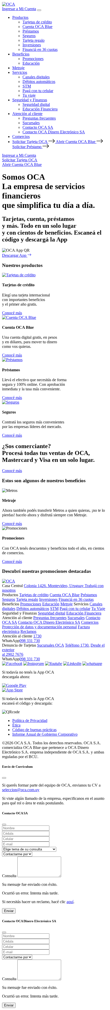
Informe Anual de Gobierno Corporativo (45, 734)
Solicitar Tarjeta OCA (30, 141)
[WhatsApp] (92, 663)
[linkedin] (72, 663)
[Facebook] (12, 663)
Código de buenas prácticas (34, 730)
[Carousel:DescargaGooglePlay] (55, 685)
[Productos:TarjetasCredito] (19, 275)
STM (27, 86)
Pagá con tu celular (38, 91)
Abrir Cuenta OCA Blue (76, 141)
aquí (70, 902)
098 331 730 (29, 640)
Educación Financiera (40, 109)
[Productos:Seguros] (10, 402)
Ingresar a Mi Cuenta (19, 9)
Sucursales (31, 123)
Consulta (9, 876)
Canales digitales (36, 77)
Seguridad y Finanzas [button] (29, 100)
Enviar (9, 911)
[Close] (4, 778)
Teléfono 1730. (77, 645)
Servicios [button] (19, 72)
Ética (16, 725)
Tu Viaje (98, 608)
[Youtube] (53, 663)
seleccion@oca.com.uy (20, 790)
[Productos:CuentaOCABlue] (19, 317)
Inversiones (32, 45)
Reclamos (28, 631)
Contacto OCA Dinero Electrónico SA (54, 132)
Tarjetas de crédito (37, 22)
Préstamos (31, 31)
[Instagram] (33, 663)
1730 (37, 636)
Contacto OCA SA (38, 127)
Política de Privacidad (29, 720)
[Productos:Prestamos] (12, 360)
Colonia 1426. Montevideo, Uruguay (54, 586)
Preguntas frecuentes (39, 118)
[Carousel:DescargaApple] (55, 690)
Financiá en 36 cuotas (40, 49)
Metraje (18, 68)
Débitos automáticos (39, 81)
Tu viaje (29, 95)
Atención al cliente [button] (27, 113)
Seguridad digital (36, 104)
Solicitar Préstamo (27, 147)
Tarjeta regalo (34, 40)
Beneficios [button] (20, 54)
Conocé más (12, 313)
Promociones (33, 58)
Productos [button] (20, 17)
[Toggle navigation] (39, 10)
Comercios (21, 136)
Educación (31, 63)
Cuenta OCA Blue (37, 26)
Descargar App (14, 255)
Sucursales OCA (50, 645)
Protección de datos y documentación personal (39, 627)
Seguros (29, 36)
